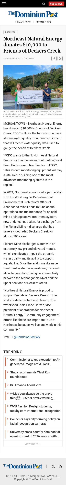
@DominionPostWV (27, 337)
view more (32, 444)
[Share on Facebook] (54, 58)
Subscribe (56, 4)
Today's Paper (23, 22)
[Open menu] (4, 4)
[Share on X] (60, 58)
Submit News (43, 22)
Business (10, 32)
